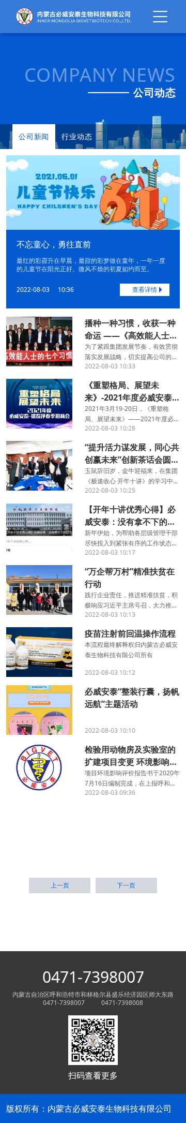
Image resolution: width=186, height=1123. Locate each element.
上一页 (60, 885)
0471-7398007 (93, 977)
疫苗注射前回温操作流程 (130, 633)
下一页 (126, 885)
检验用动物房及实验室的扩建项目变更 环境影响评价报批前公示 (131, 762)
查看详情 (144, 289)
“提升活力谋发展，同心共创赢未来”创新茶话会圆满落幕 (132, 459)
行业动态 (76, 136)
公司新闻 (34, 136)
